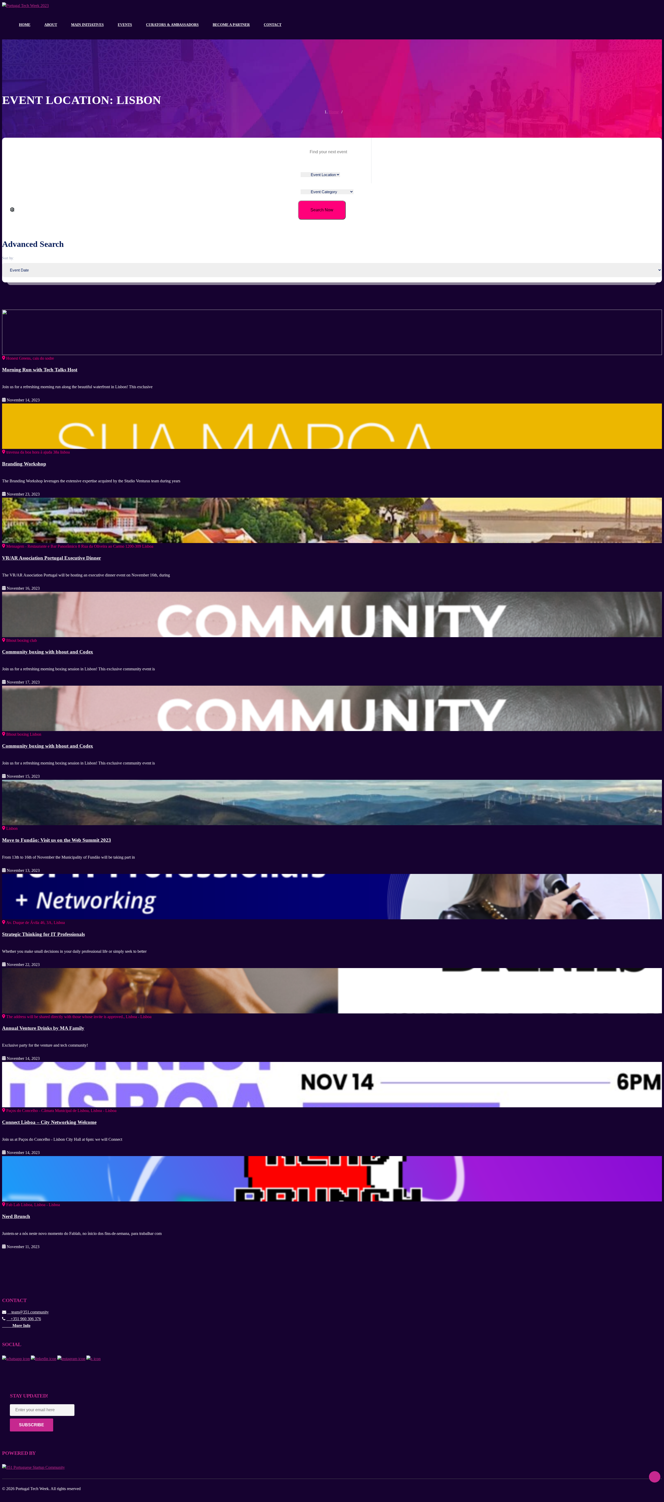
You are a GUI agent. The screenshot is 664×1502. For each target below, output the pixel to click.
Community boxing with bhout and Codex (47, 652)
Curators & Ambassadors (172, 25)
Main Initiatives (87, 25)
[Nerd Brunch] (332, 1178)
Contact (272, 25)
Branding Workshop (24, 464)
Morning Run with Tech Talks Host (39, 369)
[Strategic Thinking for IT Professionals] (332, 896)
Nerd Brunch (16, 1216)
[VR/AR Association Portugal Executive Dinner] (332, 520)
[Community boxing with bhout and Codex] (332, 614)
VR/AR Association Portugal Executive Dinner (51, 558)
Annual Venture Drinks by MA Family (43, 1028)
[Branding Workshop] (332, 425)
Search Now (321, 210)
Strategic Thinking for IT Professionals (43, 934)
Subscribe (31, 1425)
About (50, 25)
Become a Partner (231, 25)
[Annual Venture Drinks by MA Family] (332, 990)
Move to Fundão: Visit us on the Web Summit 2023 (56, 840)
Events (125, 25)
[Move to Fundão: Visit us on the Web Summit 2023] (332, 802)
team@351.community (28, 1312)
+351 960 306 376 (23, 1319)
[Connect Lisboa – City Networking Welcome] (332, 1084)
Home (24, 25)
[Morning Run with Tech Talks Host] (332, 332)
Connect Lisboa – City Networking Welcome (49, 1122)
